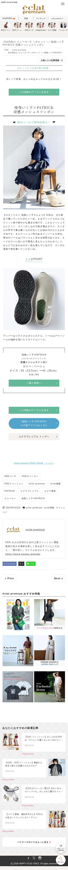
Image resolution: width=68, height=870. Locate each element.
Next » (58, 578)
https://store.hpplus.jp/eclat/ (22, 554)
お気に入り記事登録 (50, 60)
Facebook (10, 564)
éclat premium (37, 483)
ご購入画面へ (34, 383)
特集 (26, 18)
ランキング (41, 18)
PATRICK (9, 491)
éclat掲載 (55, 483)
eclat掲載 (49, 507)
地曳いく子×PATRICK (33, 498)
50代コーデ (10, 476)
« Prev (9, 578)
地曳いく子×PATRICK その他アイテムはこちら (34, 423)
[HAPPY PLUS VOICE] (34, 9)
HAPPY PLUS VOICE (29, 863)
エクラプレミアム (29, 491)
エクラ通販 (50, 491)
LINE (31, 564)
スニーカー (10, 498)
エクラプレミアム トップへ (34, 436)
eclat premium (56, 18)
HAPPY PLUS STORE (9, 2)
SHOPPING (7, 18)
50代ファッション (13, 483)
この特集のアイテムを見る (34, 92)
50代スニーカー (30, 476)
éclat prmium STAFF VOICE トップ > (34, 463)
